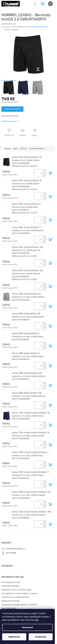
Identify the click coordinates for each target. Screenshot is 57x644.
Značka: (11, 29)
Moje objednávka (8, 608)
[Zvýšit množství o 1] (44, 171)
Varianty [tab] (7, 148)
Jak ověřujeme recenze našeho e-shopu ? (19, 593)
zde (36, 620)
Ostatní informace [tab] (37, 148)
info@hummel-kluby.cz (16, 548)
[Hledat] (35, 4)
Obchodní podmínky (10, 586)
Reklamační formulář (10, 601)
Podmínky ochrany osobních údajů (16, 589)
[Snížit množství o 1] (44, 174)
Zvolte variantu (12, 109)
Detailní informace (9, 121)
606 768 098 (11, 552)
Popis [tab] (15, 148)
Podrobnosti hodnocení (37, 26)
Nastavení (27, 627)
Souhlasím (40, 636)
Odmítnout (14, 636)
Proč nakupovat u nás (10, 582)
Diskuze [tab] (23, 148)
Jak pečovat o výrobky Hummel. (15, 597)
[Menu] (50, 4)
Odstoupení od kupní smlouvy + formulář (19, 604)
